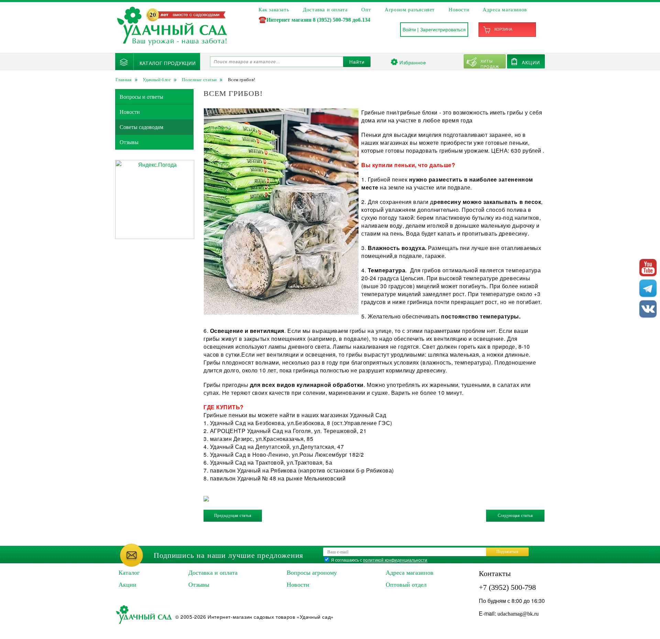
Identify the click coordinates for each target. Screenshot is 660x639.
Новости (459, 9)
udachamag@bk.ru (518, 614)
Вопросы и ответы (141, 97)
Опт (366, 9)
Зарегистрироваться (443, 29)
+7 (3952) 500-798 (507, 587)
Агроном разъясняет (410, 9)
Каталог (129, 572)
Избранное (412, 62)
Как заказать (273, 9)
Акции (531, 62)
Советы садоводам (141, 127)
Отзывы (129, 142)
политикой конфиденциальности (395, 560)
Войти (409, 29)
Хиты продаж (490, 63)
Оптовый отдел (406, 584)
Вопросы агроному (312, 572)
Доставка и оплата (325, 9)
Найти (357, 62)
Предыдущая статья (233, 515)
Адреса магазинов (505, 9)
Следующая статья (515, 515)
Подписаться (507, 551)
